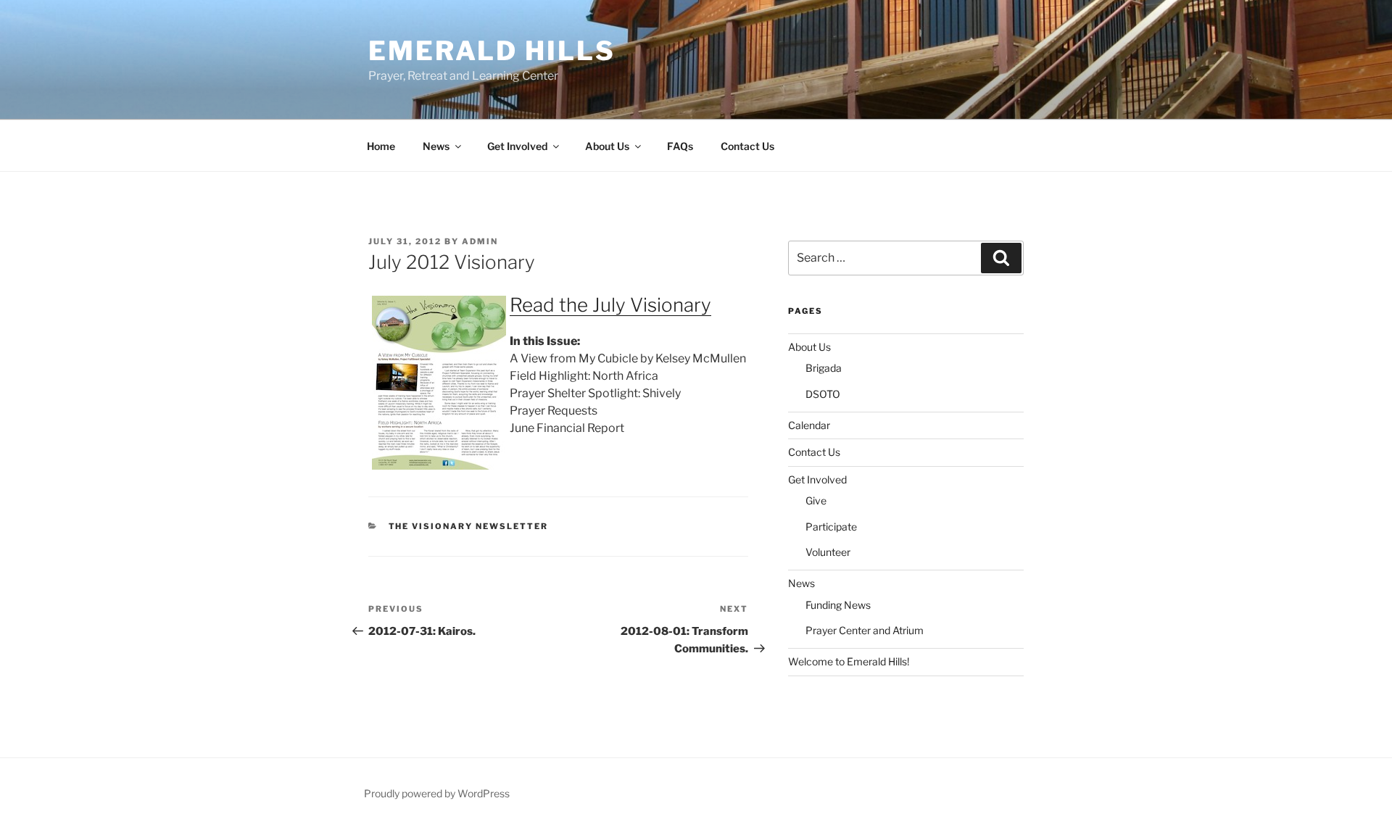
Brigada (823, 368)
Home (381, 146)
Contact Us (747, 146)
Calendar (809, 425)
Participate (831, 526)
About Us (607, 146)
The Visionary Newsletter (469, 526)
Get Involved (517, 146)
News (436, 146)
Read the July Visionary (610, 305)
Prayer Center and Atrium (864, 630)
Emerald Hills (491, 51)
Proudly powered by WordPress (437, 793)
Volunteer (827, 552)
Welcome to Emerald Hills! (848, 661)
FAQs (680, 146)
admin (480, 241)
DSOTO (822, 394)
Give (815, 500)
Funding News (838, 605)
